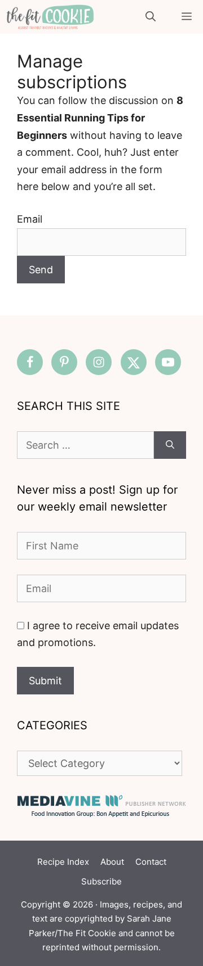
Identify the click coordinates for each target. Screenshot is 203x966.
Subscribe (101, 881)
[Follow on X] (134, 362)
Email (29, 219)
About (112, 861)
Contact (150, 861)
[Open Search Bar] (151, 16)
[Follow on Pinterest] (64, 362)
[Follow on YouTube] (168, 362)
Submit (45, 681)
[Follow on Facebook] (30, 362)
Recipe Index (63, 861)
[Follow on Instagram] (99, 362)
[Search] (170, 445)
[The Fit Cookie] (50, 17)
